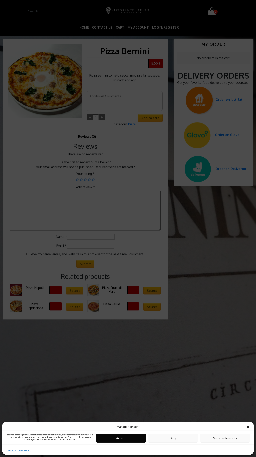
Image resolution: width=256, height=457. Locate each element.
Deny (173, 438)
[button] (248, 427)
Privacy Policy (11, 450)
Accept (121, 438)
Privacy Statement (24, 450)
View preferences (225, 438)
